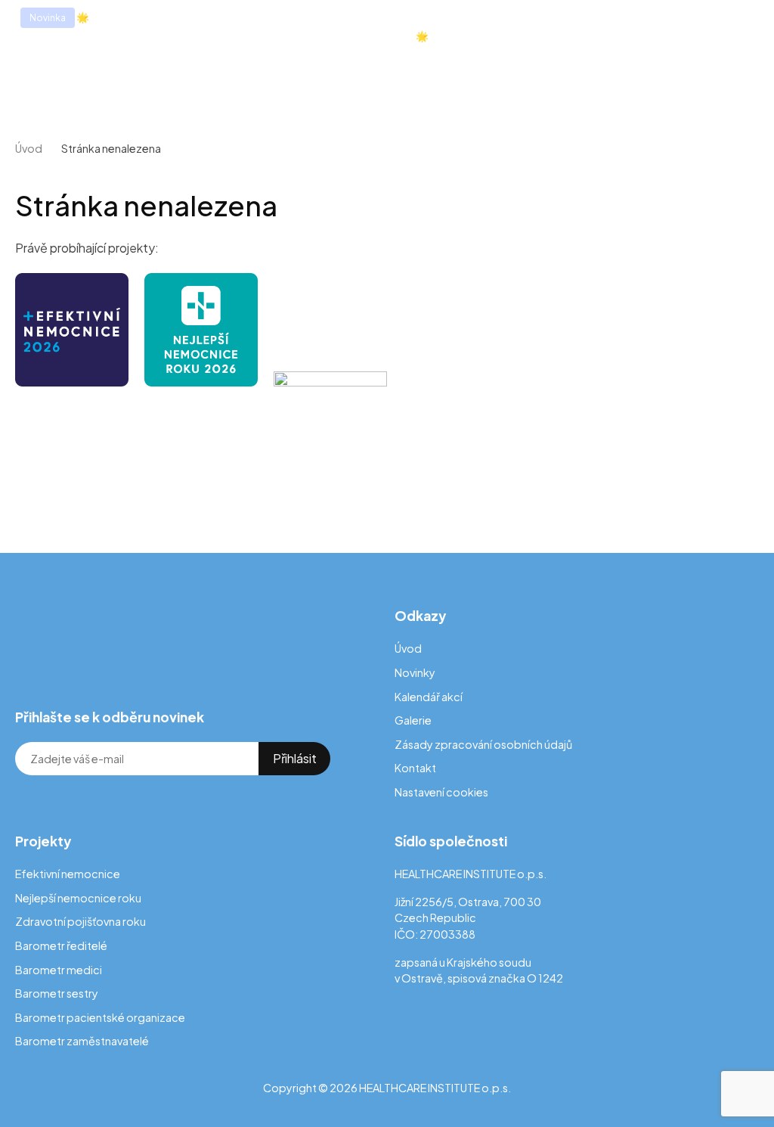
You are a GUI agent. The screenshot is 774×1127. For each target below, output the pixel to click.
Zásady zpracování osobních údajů (483, 744)
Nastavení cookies (441, 792)
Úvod (28, 148)
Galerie (413, 720)
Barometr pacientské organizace (100, 1017)
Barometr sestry (56, 993)
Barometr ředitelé (61, 945)
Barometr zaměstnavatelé (82, 1041)
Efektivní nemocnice (67, 873)
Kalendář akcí (429, 696)
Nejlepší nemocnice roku (78, 898)
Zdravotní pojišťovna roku (80, 921)
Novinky (415, 672)
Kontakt (415, 768)
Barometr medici (58, 969)
